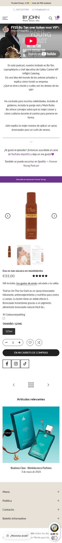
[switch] (54, 538)
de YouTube (14, 154)
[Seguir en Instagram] (16, 364)
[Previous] (7, 215)
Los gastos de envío (26, 283)
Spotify (26, 154)
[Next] (54, 215)
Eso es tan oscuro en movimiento (23, 270)
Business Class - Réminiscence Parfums (31, 467)
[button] (40, 275)
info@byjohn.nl (42, 9)
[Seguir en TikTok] (24, 364)
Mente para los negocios (46, 537)
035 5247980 (22, 9)
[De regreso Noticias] (31, 385)
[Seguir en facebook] (7, 364)
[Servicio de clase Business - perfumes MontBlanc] (48, 385)
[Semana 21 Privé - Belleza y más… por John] (13, 385)
